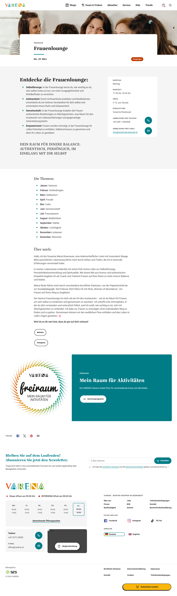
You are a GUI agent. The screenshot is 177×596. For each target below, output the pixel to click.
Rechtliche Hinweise (112, 569)
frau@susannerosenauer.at (125, 132)
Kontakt (107, 575)
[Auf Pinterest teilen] (31, 436)
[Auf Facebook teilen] (18, 436)
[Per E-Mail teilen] (38, 436)
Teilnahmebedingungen (160, 575)
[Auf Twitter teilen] (24, 436)
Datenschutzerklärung (136, 569)
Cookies (130, 575)
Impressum (155, 569)
